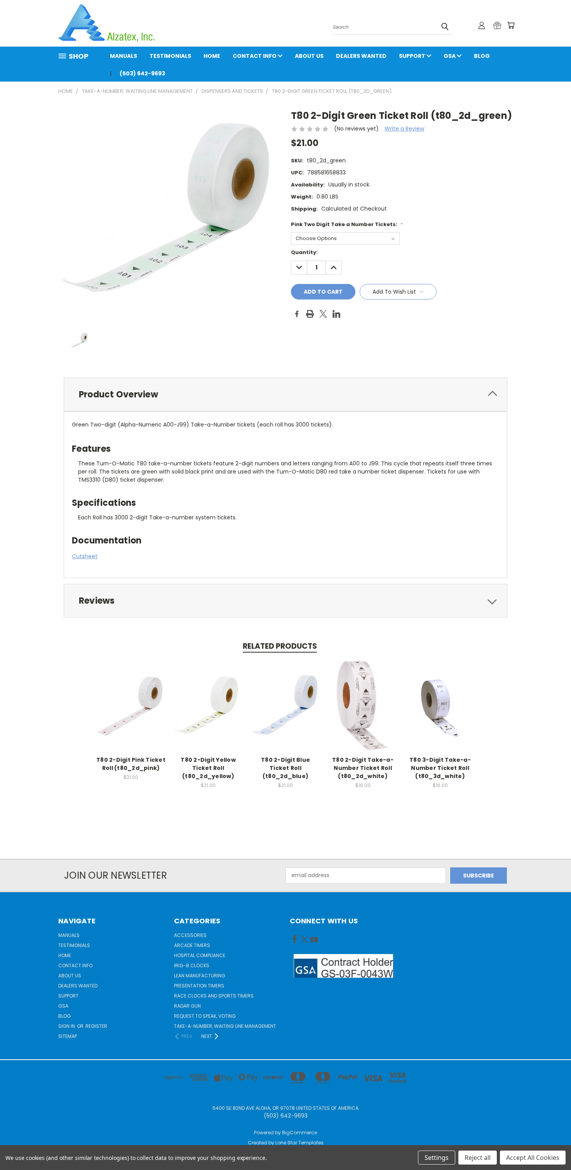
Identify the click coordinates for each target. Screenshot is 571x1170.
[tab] (285, 394)
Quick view (130, 697)
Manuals (123, 56)
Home (212, 56)
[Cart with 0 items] (511, 25)
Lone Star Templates (299, 1142)
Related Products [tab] (280, 646)
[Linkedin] (336, 314)
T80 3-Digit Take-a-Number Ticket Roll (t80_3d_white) (440, 768)
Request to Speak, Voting (205, 1016)
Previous (550, 1145)
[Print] (310, 314)
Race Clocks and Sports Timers (214, 995)
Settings (437, 1157)
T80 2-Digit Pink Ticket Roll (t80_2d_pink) (130, 764)
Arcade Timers (192, 945)
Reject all (478, 1157)
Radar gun (187, 1006)
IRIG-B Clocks (191, 965)
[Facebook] (297, 314)
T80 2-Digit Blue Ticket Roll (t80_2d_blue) (285, 768)
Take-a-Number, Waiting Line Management (225, 1026)
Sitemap (67, 1036)
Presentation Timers (199, 985)
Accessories (190, 935)
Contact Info (255, 56)
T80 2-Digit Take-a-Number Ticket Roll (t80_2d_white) (362, 768)
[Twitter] (323, 314)
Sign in (67, 1026)
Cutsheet (84, 556)
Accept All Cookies (532, 1157)
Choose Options (131, 712)
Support (413, 56)
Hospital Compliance (199, 955)
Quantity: (304, 252)
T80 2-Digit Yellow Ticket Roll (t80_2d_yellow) (208, 768)
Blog (482, 56)
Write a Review (404, 128)
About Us (309, 56)
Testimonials (170, 56)
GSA (450, 56)
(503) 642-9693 (142, 73)
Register (96, 1026)
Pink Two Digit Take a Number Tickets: (347, 224)
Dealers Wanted (361, 56)
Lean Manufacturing (199, 975)
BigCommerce (299, 1132)
